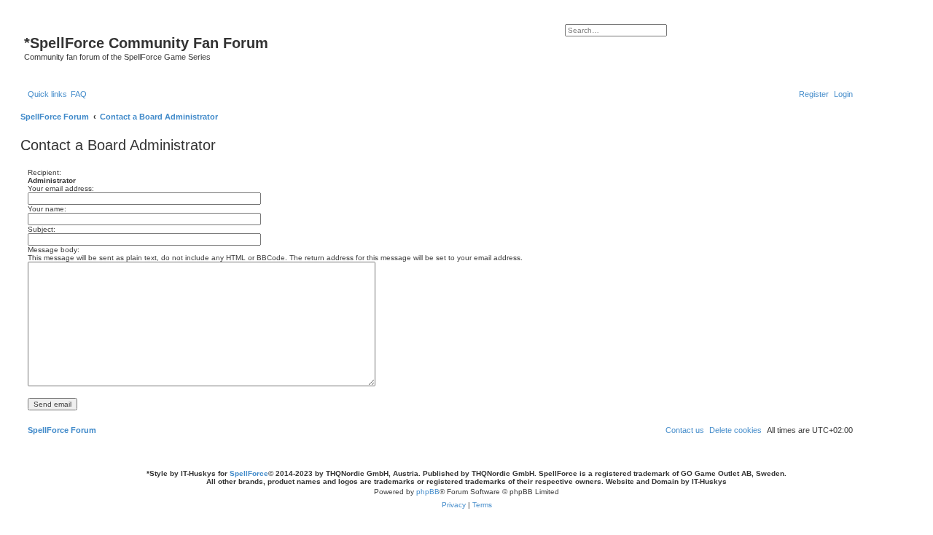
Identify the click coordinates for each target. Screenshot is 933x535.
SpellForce (249, 473)
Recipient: (44, 172)
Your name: (47, 209)
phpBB (428, 492)
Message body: (53, 250)
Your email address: (61, 188)
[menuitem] (79, 94)
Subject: (41, 229)
